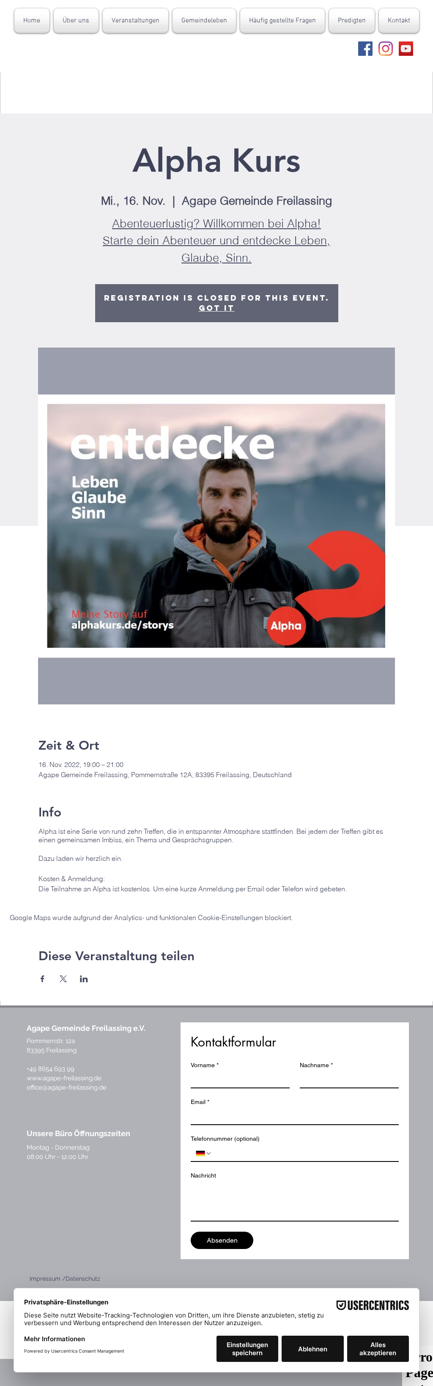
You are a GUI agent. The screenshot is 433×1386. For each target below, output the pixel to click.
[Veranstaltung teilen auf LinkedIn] (84, 978)
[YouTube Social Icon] (406, 48)
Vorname (205, 1065)
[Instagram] (385, 48)
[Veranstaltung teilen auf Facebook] (42, 978)
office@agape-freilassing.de (67, 1087)
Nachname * (316, 1065)
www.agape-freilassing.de (64, 1078)
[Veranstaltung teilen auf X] (63, 978)
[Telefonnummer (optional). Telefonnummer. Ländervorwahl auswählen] (204, 1153)
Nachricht (203, 1175)
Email (200, 1101)
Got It (217, 308)
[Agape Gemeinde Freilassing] (365, 48)
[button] (76, 20)
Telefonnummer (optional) (225, 1138)
